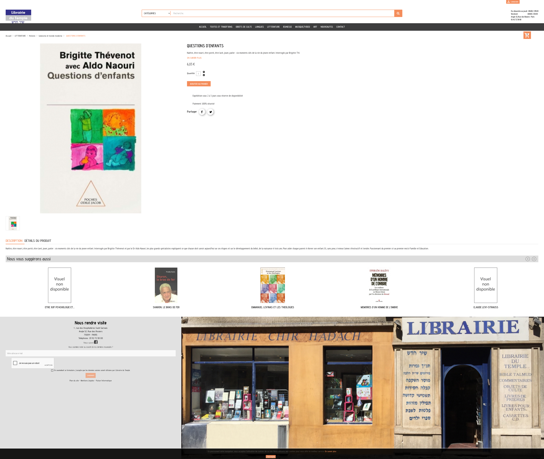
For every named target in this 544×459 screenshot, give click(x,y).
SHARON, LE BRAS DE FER (59, 307)
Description (14, 241)
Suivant (536, 258)
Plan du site (74, 381)
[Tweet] (210, 112)
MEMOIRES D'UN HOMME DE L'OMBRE (272, 307)
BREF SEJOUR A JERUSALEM (486, 307)
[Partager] (202, 112)
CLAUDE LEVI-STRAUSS (379, 307)
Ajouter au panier (199, 84)
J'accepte (270, 456)
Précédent (530, 258)
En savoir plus (194, 57)
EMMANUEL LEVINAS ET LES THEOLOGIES (166, 307)
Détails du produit (38, 241)
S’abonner (90, 375)
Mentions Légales (87, 381)
